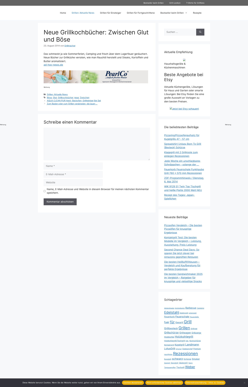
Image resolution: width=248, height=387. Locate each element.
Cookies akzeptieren (133, 382)
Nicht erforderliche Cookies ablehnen (164, 382)
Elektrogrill (184, 313)
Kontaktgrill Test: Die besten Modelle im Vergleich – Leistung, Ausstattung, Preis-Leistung (183, 241)
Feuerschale (182, 316)
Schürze (187, 359)
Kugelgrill (180, 344)
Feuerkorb (169, 316)
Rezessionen (185, 353)
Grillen (184, 328)
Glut (55, 97)
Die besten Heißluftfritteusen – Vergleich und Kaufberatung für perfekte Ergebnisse (182, 265)
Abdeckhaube (169, 308)
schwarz (177, 358)
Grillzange (196, 333)
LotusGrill (169, 348)
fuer (166, 322)
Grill (188, 321)
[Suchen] (200, 32)
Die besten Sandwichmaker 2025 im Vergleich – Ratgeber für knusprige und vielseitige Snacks (183, 278)
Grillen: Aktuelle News (83, 12)
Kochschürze (195, 341)
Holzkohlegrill (184, 336)
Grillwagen (185, 332)
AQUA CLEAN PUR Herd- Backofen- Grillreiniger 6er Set (74, 100)
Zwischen (84, 97)
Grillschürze (171, 332)
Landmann (192, 344)
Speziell (167, 363)
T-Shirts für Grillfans (195, 3)
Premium (197, 349)
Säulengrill (183, 363)
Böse (49, 97)
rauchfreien (168, 354)
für (172, 322)
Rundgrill (167, 359)
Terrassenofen (170, 367)
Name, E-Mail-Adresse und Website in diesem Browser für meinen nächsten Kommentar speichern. (98, 191)
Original (179, 349)
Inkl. (187, 341)
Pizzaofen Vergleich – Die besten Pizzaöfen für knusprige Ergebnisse (183, 229)
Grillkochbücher (65, 97)
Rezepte (197, 12)
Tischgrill (180, 367)
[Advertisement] (236, 78)
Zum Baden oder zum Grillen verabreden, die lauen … (72, 103)
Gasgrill (179, 322)
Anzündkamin (180, 308)
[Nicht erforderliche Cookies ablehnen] (244, 382)
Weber (190, 367)
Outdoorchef (187, 349)
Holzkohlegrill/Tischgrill (174, 341)
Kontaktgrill (169, 345)
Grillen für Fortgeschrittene (141, 12)
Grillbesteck (171, 328)
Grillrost (194, 329)
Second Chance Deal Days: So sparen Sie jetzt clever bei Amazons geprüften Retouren (181, 253)
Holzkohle (169, 337)
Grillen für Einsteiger (110, 12)
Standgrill (174, 363)
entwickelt (192, 313)
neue (76, 97)
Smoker (196, 359)
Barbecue (190, 307)
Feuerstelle (194, 317)
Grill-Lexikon (175, 3)
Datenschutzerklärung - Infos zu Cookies (205, 382)
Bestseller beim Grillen (154, 3)
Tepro (190, 363)
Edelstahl (171, 312)
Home (63, 12)
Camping (200, 308)
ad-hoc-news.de (53, 64)
